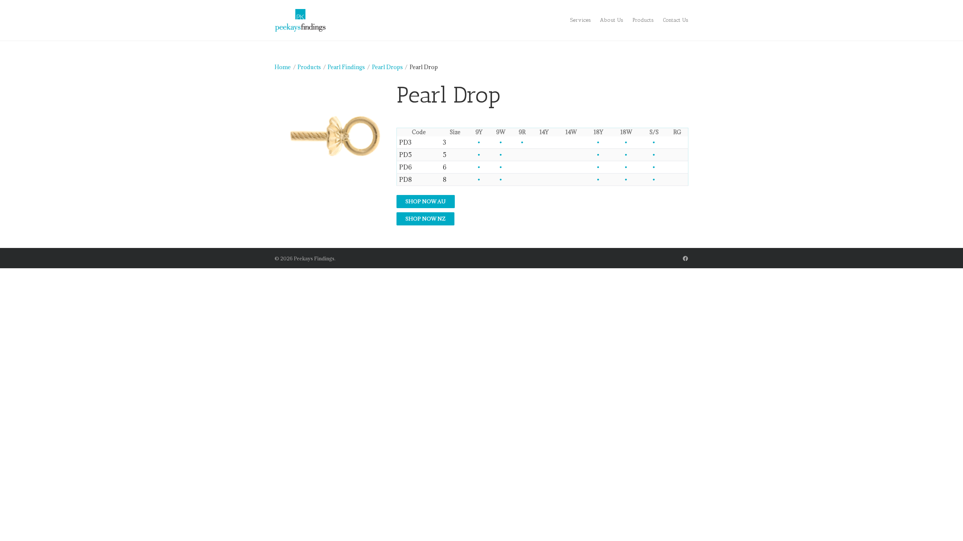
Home (283, 67)
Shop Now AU (426, 201)
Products (309, 67)
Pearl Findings (346, 67)
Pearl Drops (387, 67)
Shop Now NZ (425, 218)
